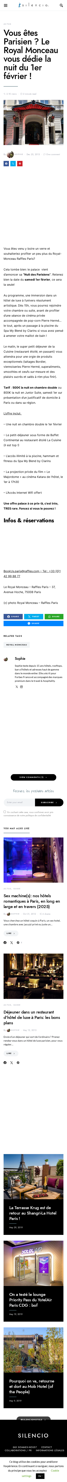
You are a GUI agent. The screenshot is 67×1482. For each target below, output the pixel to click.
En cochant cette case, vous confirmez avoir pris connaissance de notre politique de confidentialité (28, 814)
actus (7, 24)
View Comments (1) (31, 777)
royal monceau (16, 644)
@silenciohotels (32, 1419)
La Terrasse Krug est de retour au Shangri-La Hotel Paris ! (32, 1213)
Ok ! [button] (40, 1476)
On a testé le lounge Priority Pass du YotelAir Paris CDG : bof (30, 1299)
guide (17, 888)
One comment (53, 154)
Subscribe (47, 802)
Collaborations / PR (18, 1450)
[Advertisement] (33, 208)
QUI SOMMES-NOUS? (25, 1447)
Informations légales (50, 1450)
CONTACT (46, 1447)
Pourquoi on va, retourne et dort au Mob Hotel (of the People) (31, 1386)
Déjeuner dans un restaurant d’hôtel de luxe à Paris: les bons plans (32, 1017)
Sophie (18, 154)
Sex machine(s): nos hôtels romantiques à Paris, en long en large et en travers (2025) (32, 901)
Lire (9, 933)
